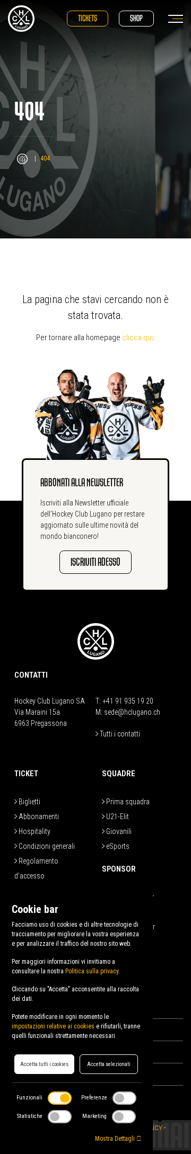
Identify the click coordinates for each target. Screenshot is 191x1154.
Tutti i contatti (119, 734)
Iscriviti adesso (95, 561)
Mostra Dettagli (115, 1138)
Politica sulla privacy (91, 971)
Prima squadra (127, 801)
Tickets (87, 18)
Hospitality (33, 831)
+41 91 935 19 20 (127, 701)
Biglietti (28, 801)
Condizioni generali (46, 846)
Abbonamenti (38, 816)
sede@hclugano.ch (132, 712)
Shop (136, 18)
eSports (117, 846)
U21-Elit (117, 816)
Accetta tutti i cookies (44, 1064)
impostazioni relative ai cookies (53, 1026)
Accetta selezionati (109, 1064)
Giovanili (118, 831)
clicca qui (137, 337)
